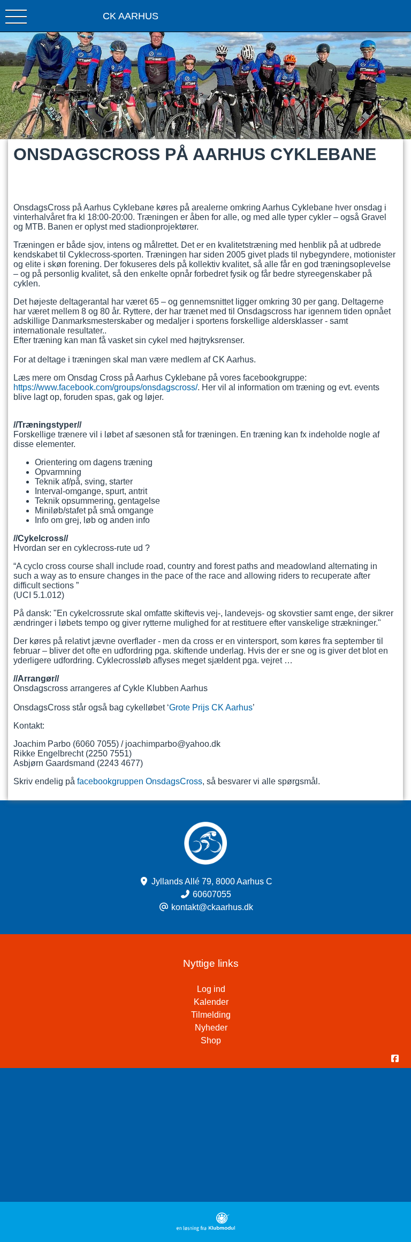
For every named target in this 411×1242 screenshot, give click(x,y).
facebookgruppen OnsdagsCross (139, 781)
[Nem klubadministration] (206, 1228)
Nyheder (211, 1027)
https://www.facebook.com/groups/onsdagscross (104, 387)
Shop (211, 1040)
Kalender (211, 1001)
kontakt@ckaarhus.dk (212, 907)
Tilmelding (211, 1014)
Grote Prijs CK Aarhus (211, 707)
